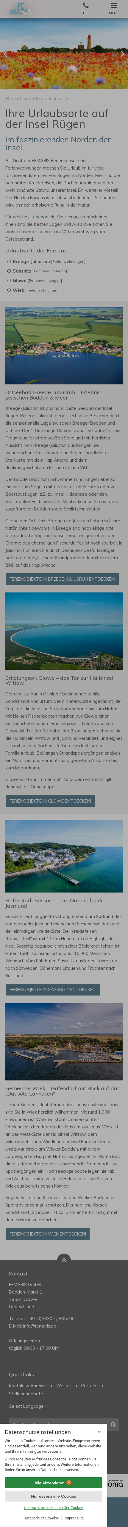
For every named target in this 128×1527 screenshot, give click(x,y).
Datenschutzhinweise (41, 1517)
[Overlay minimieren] (99, 1432)
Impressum (74, 1517)
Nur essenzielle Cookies (53, 1496)
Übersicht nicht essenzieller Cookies (54, 1507)
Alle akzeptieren (50, 1483)
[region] (53, 1455)
